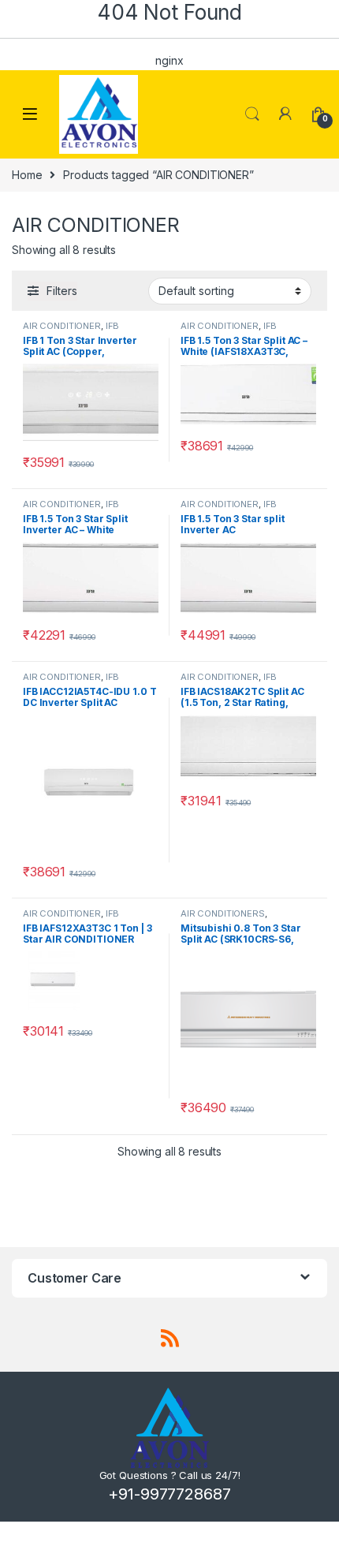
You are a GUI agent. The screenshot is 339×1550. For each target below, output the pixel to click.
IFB (113, 325)
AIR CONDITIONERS (223, 913)
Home (27, 174)
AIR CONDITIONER (62, 325)
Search (252, 114)
